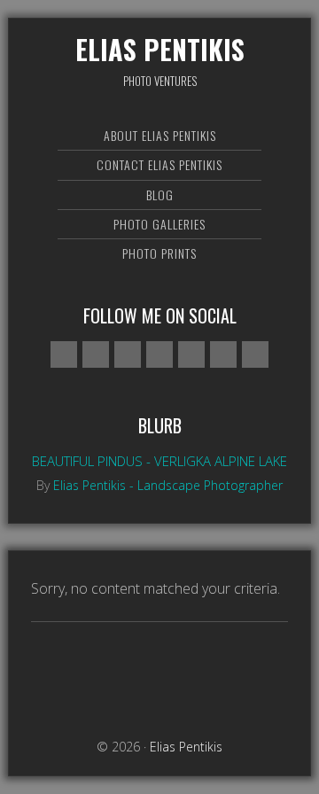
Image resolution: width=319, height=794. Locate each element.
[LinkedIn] (255, 354)
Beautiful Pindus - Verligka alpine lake (159, 461)
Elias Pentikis (160, 49)
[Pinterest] (191, 354)
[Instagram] (127, 354)
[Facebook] (95, 354)
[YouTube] (223, 354)
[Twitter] (159, 354)
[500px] (64, 354)
